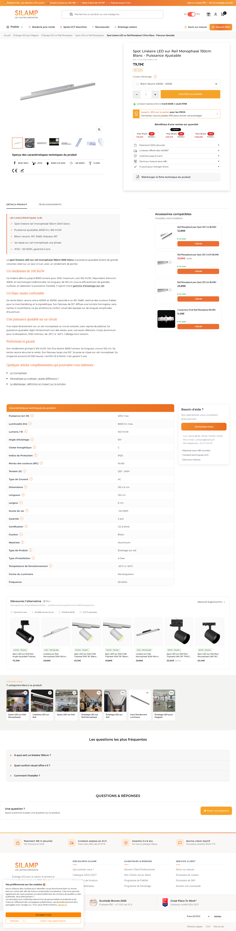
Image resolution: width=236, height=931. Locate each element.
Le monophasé (18, 373)
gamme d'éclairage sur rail (88, 285)
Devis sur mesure (185, 869)
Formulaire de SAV (185, 880)
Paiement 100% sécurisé (152, 145)
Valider (217, 916)
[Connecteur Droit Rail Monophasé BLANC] (166, 319)
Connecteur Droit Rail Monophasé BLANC (196, 310)
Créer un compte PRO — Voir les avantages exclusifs (210, 3)
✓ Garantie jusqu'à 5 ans (119, 3)
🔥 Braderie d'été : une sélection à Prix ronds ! (24, 3)
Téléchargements (50, 204)
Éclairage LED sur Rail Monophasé (57, 36)
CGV (208, 927)
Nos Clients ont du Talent (137, 875)
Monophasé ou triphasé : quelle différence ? (34, 378)
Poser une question (217, 810)
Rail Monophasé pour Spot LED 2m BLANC (197, 282)
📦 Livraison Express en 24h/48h (62, 3)
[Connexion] (215, 14)
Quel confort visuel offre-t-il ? (32, 765)
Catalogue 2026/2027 (85, 875)
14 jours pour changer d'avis (153, 166)
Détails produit (16, 204)
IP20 (39, 163)
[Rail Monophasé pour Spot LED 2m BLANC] (166, 291)
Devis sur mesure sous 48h (153, 161)
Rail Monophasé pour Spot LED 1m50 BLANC (198, 255)
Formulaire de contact (187, 875)
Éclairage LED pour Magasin (26, 36)
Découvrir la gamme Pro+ (210, 602)
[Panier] (222, 14)
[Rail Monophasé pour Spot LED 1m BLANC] (166, 236)
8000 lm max (58, 163)
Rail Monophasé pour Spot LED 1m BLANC (197, 227)
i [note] (155, 76)
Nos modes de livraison (85, 880)
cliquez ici (62, 905)
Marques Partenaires (83, 886)
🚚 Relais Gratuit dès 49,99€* (92, 3)
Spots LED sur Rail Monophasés (89, 36)
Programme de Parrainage (137, 886)
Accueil (7, 36)
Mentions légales (195, 927)
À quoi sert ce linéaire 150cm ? (32, 755)
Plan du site (219, 927)
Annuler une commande (188, 886)
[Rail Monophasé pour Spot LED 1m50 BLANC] (166, 264)
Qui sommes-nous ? (83, 869)
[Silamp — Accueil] (26, 867)
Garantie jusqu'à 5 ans (150, 156)
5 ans (97, 163)
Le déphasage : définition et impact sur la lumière (38, 384)
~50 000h (79, 163)
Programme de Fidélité (136, 880)
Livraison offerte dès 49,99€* (154, 150)
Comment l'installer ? (27, 775)
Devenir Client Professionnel (139, 869)
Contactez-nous (204, 426)
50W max (23, 163)
